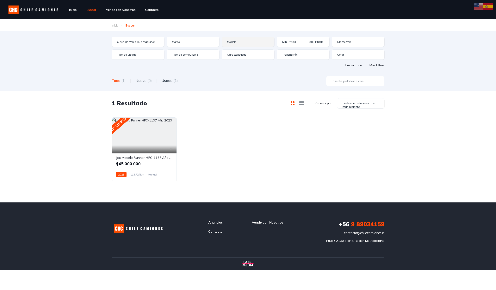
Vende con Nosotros (120, 10)
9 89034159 (361, 224)
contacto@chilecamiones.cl (364, 233)
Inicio (73, 10)
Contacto (152, 10)
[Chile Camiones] (33, 10)
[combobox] (138, 42)
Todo (119, 80)
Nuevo (143, 80)
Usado (170, 80)
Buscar (91, 10)
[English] (478, 6)
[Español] (488, 6)
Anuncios (215, 222)
